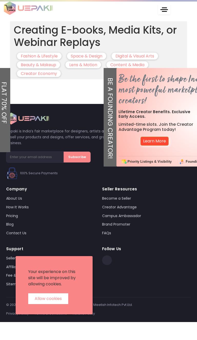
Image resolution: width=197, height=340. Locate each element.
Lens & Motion (83, 65)
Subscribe (77, 156)
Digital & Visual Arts (134, 56)
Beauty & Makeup (38, 65)
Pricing (12, 215)
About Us (14, 198)
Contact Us (16, 233)
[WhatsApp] (107, 260)
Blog (10, 224)
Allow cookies (48, 299)
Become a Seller (116, 198)
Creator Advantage (119, 207)
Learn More (154, 141)
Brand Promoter (116, 224)
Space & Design (86, 56)
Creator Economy (39, 73)
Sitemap (13, 284)
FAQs (106, 233)
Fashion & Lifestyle (39, 56)
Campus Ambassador (121, 215)
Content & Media (127, 65)
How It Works (17, 207)
